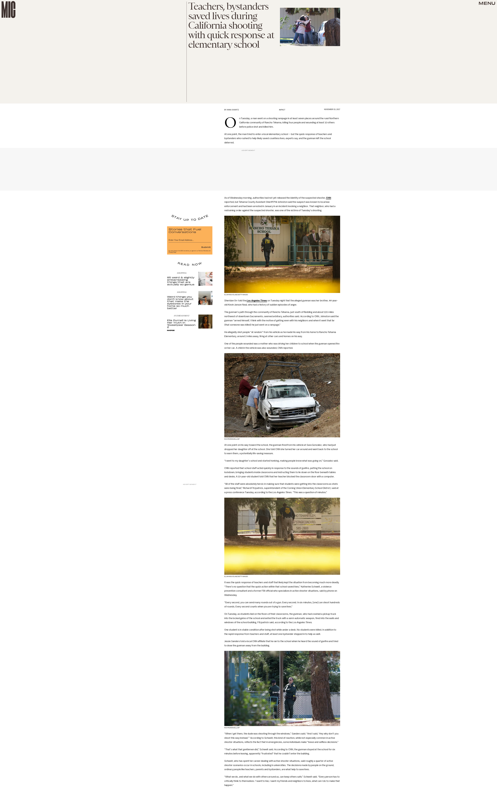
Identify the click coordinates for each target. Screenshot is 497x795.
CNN (328, 198)
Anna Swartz (233, 110)
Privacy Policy (172, 252)
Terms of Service (203, 250)
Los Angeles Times (257, 300)
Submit (206, 247)
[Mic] (8, 9)
